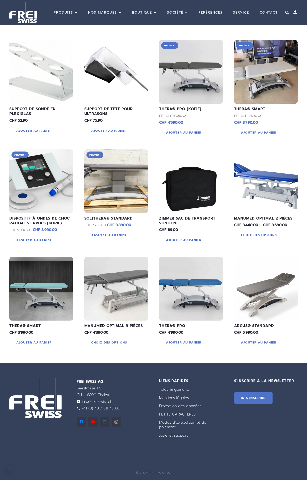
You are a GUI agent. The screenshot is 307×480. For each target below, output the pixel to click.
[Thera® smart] (266, 72)
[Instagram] (116, 422)
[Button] (295, 12)
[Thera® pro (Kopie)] (191, 72)
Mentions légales (174, 398)
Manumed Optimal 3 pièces (113, 326)
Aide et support (173, 435)
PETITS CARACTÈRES (177, 414)
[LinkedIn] (104, 422)
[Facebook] (81, 422)
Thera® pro (172, 326)
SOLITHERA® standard (108, 218)
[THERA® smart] (41, 289)
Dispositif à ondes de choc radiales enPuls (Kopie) (39, 220)
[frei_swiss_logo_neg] (23, 12)
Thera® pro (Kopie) (180, 109)
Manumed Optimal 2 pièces (263, 218)
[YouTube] (93, 422)
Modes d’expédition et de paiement (182, 424)
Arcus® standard (254, 326)
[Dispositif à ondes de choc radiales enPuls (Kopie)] (41, 181)
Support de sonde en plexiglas (32, 111)
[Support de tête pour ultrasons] (116, 72)
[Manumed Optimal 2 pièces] (266, 181)
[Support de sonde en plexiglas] (41, 72)
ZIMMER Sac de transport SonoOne (187, 220)
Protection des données (180, 406)
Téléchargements (174, 389)
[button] (76, 12)
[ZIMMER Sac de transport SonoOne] (191, 181)
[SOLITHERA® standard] (116, 181)
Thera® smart (250, 109)
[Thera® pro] (191, 289)
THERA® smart (25, 326)
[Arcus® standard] (266, 289)
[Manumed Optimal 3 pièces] (116, 289)
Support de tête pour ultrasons (108, 111)
